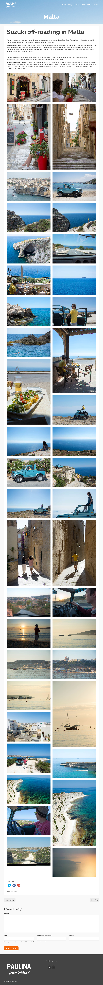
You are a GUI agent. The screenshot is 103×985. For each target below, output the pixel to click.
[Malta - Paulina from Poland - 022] (74, 410)
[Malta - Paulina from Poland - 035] (28, 664)
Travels (15, 891)
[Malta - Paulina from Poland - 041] (28, 727)
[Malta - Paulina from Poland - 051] (74, 862)
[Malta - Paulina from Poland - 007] (28, 217)
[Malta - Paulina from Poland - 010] (74, 248)
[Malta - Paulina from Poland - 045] (28, 789)
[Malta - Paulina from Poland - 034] (74, 633)
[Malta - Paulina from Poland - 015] (28, 342)
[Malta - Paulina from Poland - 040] (74, 714)
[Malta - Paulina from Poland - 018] (28, 392)
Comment (6, 913)
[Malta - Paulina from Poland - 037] (74, 664)
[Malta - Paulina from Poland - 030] (74, 602)
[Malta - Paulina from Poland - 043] (74, 763)
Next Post (94, 900)
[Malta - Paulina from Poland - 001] (28, 87)
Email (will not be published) (45, 935)
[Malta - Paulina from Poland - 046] (74, 813)
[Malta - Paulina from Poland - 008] (74, 217)
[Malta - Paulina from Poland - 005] (28, 186)
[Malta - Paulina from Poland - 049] (28, 820)
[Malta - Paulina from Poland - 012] (28, 280)
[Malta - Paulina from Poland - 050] (28, 851)
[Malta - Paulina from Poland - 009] (28, 248)
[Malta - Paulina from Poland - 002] (74, 87)
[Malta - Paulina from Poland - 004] (74, 137)
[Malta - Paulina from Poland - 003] (28, 137)
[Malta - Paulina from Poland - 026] (74, 472)
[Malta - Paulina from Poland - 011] (74, 280)
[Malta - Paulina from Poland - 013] (74, 311)
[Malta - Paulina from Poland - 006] (74, 186)
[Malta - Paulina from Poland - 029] (28, 602)
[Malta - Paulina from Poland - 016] (74, 360)
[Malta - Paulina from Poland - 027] (28, 553)
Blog (9, 891)
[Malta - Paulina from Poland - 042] (28, 758)
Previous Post (10, 900)
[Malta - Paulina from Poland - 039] (28, 695)
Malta (12, 891)
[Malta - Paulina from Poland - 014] (28, 311)
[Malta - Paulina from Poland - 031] (28, 633)
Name (6, 935)
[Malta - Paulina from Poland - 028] (74, 553)
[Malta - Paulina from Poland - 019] (28, 441)
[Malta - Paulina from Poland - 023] (28, 503)
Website (71, 935)
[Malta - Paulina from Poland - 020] (74, 441)
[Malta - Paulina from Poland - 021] (28, 472)
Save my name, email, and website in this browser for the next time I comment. (25, 942)
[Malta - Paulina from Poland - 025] (74, 503)
